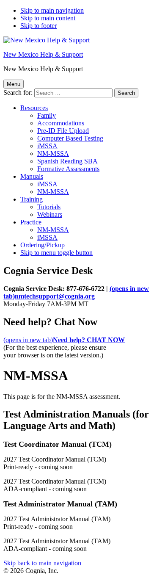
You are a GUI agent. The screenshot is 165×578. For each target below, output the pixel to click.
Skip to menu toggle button (56, 252)
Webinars (49, 214)
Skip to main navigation (52, 10)
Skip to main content (47, 18)
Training (31, 199)
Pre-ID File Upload (63, 130)
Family (46, 115)
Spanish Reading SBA (67, 161)
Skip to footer (38, 25)
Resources (34, 107)
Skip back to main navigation (42, 563)
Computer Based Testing (70, 138)
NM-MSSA (53, 153)
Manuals (31, 176)
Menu (13, 84)
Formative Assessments (68, 168)
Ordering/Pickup (42, 245)
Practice (30, 222)
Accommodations (60, 123)
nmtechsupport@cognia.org (76, 292)
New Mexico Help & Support (43, 54)
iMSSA (47, 145)
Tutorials (48, 206)
